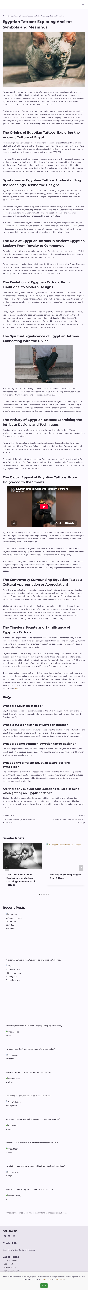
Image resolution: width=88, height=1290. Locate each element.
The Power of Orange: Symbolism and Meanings (68, 819)
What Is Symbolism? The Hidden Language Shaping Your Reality (34, 1025)
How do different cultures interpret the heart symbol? (29, 1072)
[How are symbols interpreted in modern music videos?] (14, 1179)
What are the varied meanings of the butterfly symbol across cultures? (36, 1213)
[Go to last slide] (7, 868)
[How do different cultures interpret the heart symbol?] (14, 1062)
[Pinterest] (14, 1236)
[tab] (39, 894)
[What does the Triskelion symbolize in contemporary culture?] (14, 1132)
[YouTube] (9, 1236)
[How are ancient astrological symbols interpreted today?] (14, 1038)
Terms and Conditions (13, 1271)
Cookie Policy (9, 1264)
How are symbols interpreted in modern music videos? (29, 1189)
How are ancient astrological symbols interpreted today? (30, 1049)
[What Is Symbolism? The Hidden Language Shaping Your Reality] (14, 973)
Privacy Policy (10, 1267)
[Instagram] (5, 1236)
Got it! (44, 1285)
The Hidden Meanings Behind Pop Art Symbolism (19, 819)
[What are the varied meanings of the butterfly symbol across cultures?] (14, 1202)
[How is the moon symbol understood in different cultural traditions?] (14, 1155)
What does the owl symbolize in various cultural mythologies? (33, 1119)
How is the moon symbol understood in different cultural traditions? (35, 1166)
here (17, 688)
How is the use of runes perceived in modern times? (28, 1095)
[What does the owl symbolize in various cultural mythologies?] (14, 1109)
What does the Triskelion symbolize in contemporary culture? (32, 1142)
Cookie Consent (10, 1260)
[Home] (3, 16)
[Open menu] (83, 4)
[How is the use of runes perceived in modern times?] (14, 1085)
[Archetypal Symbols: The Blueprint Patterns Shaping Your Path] (14, 921)
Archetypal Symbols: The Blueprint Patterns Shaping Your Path (33, 960)
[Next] (81, 868)
